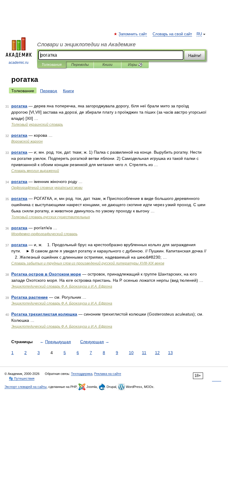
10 (131, 352)
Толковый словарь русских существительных (50, 217)
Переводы (80, 65)
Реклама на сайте (107, 373)
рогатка (19, 106)
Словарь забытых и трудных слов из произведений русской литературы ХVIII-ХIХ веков (87, 263)
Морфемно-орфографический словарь (44, 234)
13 (170, 352)
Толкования (51, 65)
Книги (107, 65)
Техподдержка (81, 373)
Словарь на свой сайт (172, 34)
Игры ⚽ (135, 65)
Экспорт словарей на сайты (25, 387)
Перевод (48, 90)
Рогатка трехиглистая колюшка (44, 314)
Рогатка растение (29, 297)
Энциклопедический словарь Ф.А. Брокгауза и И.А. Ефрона (61, 286)
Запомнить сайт (133, 34)
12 (157, 352)
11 (144, 352)
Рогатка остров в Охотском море (46, 274)
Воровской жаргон (27, 141)
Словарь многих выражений (35, 171)
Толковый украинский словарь (37, 124)
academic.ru (18, 63)
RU (199, 34)
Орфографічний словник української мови (47, 188)
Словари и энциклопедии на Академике (86, 44)
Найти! (194, 55)
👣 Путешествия (21, 378)
